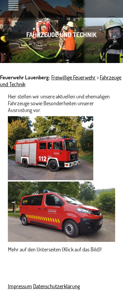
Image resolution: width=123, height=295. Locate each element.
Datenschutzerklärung (56, 286)
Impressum (20, 286)
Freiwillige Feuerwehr (73, 77)
